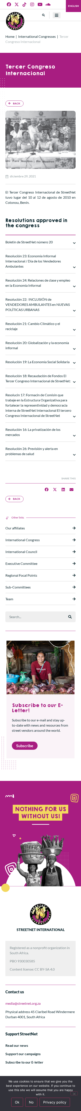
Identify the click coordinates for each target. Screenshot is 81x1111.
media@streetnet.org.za (23, 1003)
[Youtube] (40, 4)
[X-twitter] (16, 4)
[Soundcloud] (47, 4)
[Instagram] (32, 4)
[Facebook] (8, 4)
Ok (17, 1102)
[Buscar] (70, 617)
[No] (74, 1093)
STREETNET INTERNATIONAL (41, 930)
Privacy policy (54, 1102)
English (73, 6)
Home (9, 36)
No (31, 1102)
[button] (43, 15)
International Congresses (37, 36)
